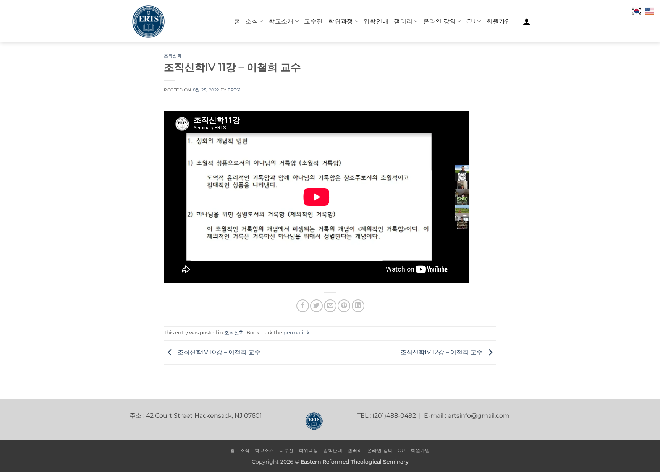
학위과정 (340, 21)
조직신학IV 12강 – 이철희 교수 (442, 352)
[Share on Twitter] (316, 305)
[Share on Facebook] (302, 305)
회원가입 (498, 21)
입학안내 (376, 21)
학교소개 (281, 21)
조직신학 (172, 56)
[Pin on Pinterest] (344, 305)
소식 (252, 21)
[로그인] (527, 21)
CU (471, 21)
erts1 (234, 90)
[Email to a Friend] (330, 305)
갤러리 (403, 21)
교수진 (313, 21)
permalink (296, 332)
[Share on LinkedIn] (358, 305)
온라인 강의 (439, 21)
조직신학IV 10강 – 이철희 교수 (218, 352)
